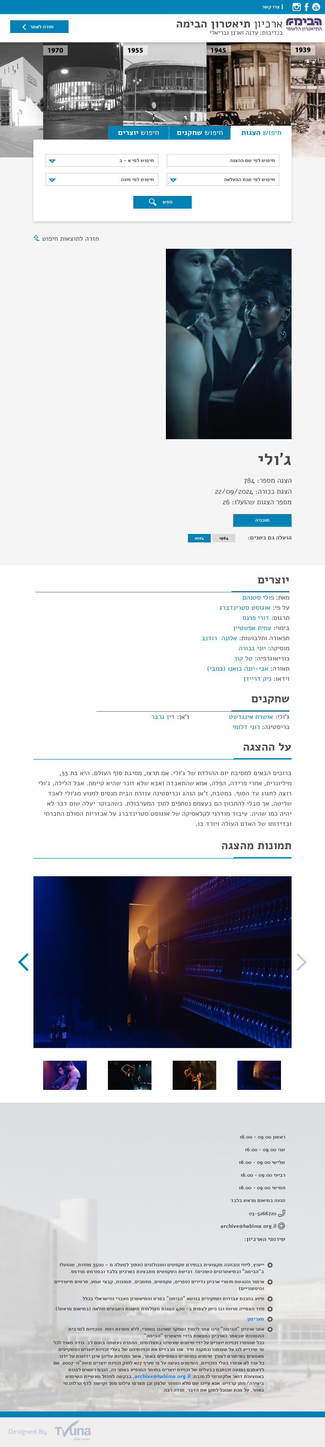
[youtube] (316, 6)
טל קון (244, 658)
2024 (199, 538)
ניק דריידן (257, 678)
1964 (224, 538)
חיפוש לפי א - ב (136, 160)
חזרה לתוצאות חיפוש (70, 238)
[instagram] (296, 6)
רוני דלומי (246, 727)
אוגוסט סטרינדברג (244, 607)
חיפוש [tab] (261, 132)
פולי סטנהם (258, 597)
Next (27, 962)
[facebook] (306, 6)
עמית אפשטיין (252, 628)
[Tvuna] (167, 1432)
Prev (298, 962)
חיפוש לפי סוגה (137, 179)
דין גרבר (163, 716)
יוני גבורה (252, 648)
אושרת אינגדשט (251, 716)
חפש (166, 201)
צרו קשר (271, 6)
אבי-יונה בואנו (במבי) (237, 668)
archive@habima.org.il (248, 1226)
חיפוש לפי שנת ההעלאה (249, 179)
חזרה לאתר (41, 26)
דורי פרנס (255, 617)
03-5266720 (262, 1213)
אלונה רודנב (219, 638)
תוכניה (262, 520)
